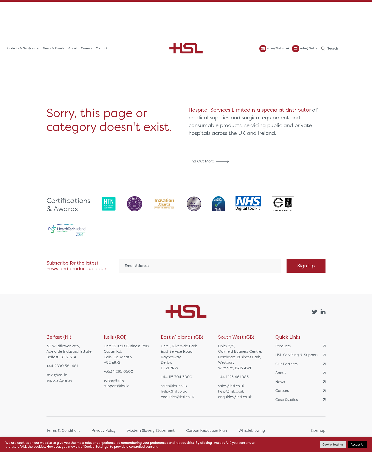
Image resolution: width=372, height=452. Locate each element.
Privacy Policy (104, 430)
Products (283, 346)
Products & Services (20, 48)
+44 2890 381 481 (62, 365)
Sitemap (318, 430)
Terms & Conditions (63, 430)
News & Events (53, 48)
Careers (86, 48)
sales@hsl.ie (308, 48)
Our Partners (286, 364)
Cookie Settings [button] (332, 444)
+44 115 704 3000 (176, 376)
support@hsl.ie (59, 380)
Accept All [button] (357, 444)
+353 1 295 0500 (118, 371)
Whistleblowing (252, 430)
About (72, 48)
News (280, 381)
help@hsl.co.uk (174, 391)
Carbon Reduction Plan (206, 430)
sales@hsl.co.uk (278, 48)
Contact (101, 48)
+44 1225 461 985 (233, 376)
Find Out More (202, 161)
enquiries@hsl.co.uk (178, 396)
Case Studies (286, 399)
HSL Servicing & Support (296, 354)
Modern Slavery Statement (151, 430)
